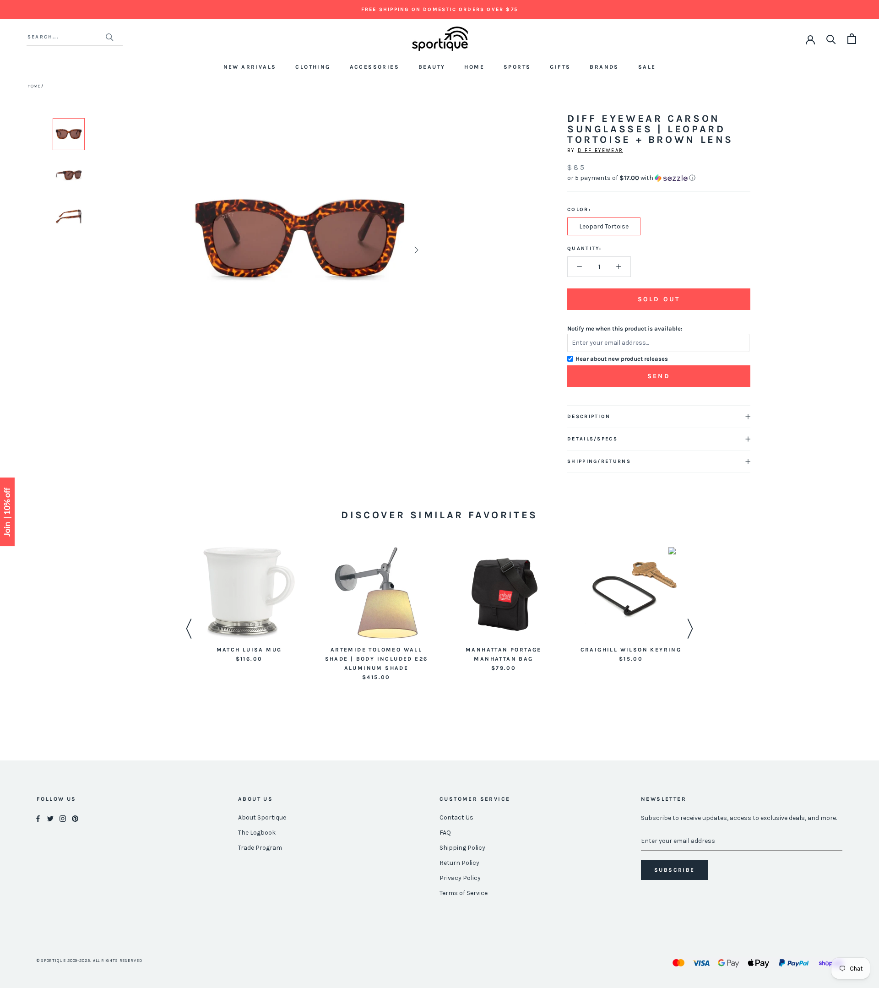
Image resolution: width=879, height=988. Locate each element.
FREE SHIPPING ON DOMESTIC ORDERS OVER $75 (439, 9)
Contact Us (456, 817)
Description (588, 416)
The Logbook (257, 832)
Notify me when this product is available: (625, 328)
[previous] (184, 249)
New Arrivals (250, 67)
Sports (517, 67)
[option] (69, 134)
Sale (647, 67)
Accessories (374, 67)
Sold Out (659, 299)
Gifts (560, 67)
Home (474, 67)
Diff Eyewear (600, 150)
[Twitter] (50, 818)
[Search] (831, 38)
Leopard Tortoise (604, 226)
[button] (658, 178)
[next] (415, 249)
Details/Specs (592, 439)
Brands (604, 67)
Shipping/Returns (599, 461)
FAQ (445, 832)
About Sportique (262, 817)
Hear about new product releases (621, 358)
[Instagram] (63, 818)
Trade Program (260, 848)
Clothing (312, 67)
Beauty (431, 67)
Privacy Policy (460, 878)
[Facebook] (38, 818)
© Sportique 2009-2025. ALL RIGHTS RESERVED (89, 960)
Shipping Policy (462, 848)
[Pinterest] (75, 818)
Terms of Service (464, 893)
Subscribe (674, 870)
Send (658, 376)
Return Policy (459, 863)
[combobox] (66, 36)
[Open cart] (851, 38)
